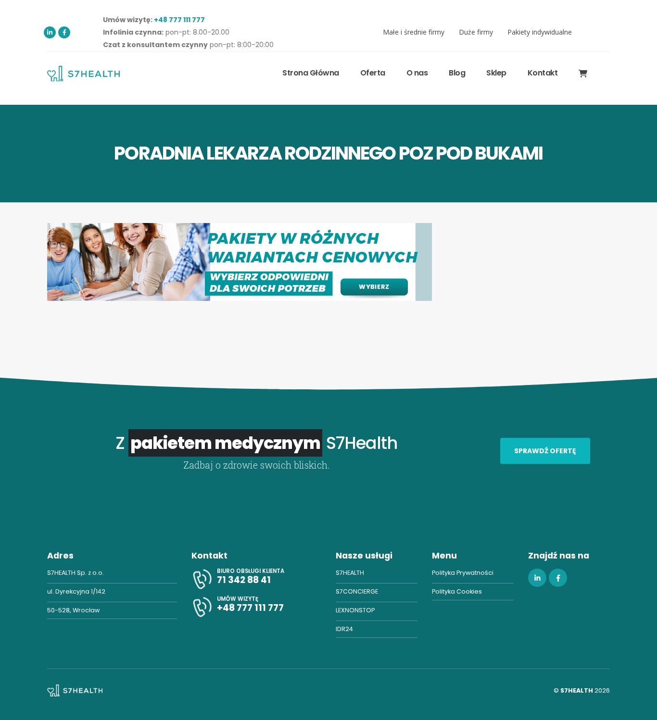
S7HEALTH (350, 573)
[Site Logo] (83, 73)
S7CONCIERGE (357, 591)
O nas (417, 72)
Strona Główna (310, 72)
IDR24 (344, 629)
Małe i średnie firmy (413, 32)
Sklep (496, 72)
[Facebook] (64, 32)
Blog (457, 72)
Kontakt (543, 72)
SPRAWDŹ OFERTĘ (545, 451)
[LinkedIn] (50, 32)
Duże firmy (476, 32)
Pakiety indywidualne (539, 32)
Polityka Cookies (457, 591)
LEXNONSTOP (355, 610)
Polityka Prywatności (462, 573)
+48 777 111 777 (179, 20)
